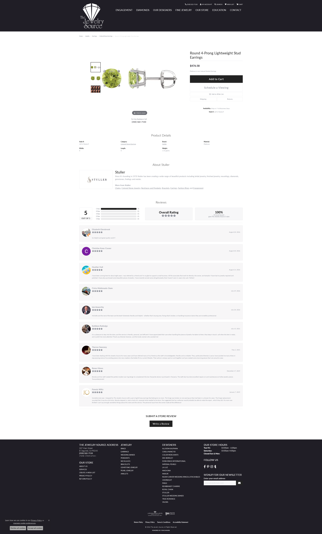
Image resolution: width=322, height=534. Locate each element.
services (83, 469)
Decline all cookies (18, 528)
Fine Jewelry (183, 10)
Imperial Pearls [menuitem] (169, 464)
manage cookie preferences (24, 523)
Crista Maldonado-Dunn (102, 288)
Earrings (94, 36)
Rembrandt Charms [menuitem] (171, 486)
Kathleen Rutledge (100, 326)
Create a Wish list (87, 472)
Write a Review (161, 423)
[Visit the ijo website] (170, 513)
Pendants (125, 458)
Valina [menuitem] (165, 502)
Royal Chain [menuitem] (167, 489)
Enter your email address (214, 478)
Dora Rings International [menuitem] (174, 461)
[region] (139, 78)
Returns (230, 99)
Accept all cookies (35, 528)
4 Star (98, 211)
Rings (123, 448)
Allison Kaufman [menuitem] (170, 448)
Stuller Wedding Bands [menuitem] (173, 496)
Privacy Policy (85, 476)
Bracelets (166, 188)
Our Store (202, 10)
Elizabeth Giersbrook (101, 229)
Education (219, 10)
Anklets (124, 474)
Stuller (164, 144)
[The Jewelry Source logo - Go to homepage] (93, 16)
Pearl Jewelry (127, 470)
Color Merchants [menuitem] (170, 455)
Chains (118, 188)
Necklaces (125, 461)
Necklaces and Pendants (151, 188)
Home (81, 36)
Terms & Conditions (163, 522)
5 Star (98, 209)
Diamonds (142, 10)
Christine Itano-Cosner (101, 248)
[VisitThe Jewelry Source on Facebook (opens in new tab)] (205, 466)
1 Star (98, 219)
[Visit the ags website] (155, 513)
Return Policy (85, 479)
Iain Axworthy (98, 307)
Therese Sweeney (99, 347)
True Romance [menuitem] (168, 499)
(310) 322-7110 (139, 121)
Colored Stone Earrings (105, 36)
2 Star (98, 216)
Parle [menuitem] (164, 483)
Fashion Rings (183, 188)
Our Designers (162, 10)
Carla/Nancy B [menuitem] (168, 452)
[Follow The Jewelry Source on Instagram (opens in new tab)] (211, 466)
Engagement (124, 10)
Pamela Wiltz (97, 389)
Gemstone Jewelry (129, 467)
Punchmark (165, 530)
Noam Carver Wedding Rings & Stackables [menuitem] (181, 477)
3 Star (98, 214)
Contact (235, 10)
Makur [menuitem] (165, 474)
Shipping (203, 99)
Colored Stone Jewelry (131, 188)
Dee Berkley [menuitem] (167, 458)
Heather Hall (97, 267)
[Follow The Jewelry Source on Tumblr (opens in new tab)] (215, 466)
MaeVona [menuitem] (166, 470)
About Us (83, 466)
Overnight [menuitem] (167, 480)
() (138, 209)
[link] (191, 4)
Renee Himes (97, 368)
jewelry (87, 36)
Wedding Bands (128, 455)
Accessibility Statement (180, 522)
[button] (206, 4)
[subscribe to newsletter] (239, 483)
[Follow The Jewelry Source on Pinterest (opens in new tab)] (208, 466)
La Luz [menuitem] (165, 467)
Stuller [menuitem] (165, 492)
